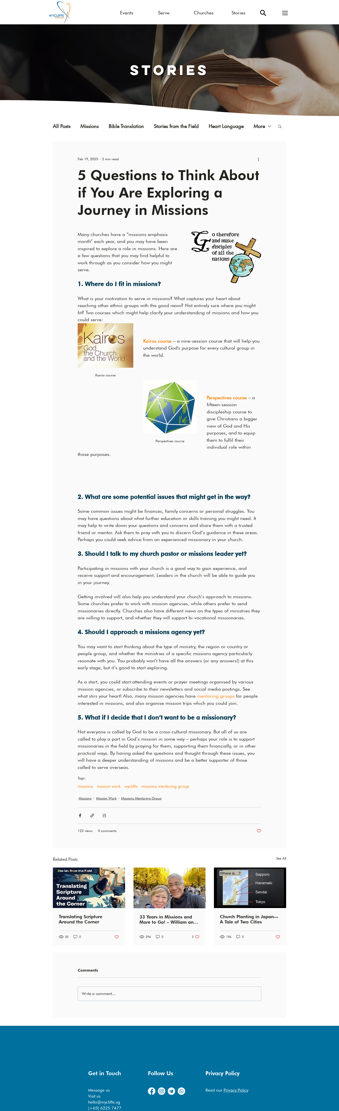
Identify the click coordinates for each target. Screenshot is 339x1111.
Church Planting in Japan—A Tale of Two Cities (249, 919)
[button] (285, 13)
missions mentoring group (165, 786)
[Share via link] (92, 815)
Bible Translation (126, 126)
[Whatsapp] (181, 1091)
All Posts (61, 126)
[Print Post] (104, 815)
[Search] (263, 13)
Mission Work (106, 798)
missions (85, 786)
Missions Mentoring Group (141, 798)
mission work (109, 786)
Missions (89, 126)
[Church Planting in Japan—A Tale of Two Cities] (250, 888)
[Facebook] (151, 1091)
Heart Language (226, 126)
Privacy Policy (236, 1090)
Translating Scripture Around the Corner (80, 919)
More (259, 126)
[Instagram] (161, 1091)
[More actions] (258, 159)
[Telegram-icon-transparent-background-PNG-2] (171, 1091)
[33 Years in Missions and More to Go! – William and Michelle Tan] (170, 888)
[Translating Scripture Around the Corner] (89, 888)
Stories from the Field (176, 126)
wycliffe (131, 786)
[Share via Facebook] (80, 815)
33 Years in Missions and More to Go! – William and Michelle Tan (167, 919)
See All (281, 858)
